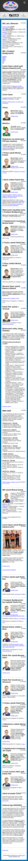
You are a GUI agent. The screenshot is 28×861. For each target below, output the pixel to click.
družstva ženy (5, 45)
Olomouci (4, 697)
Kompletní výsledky (6, 406)
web (14, 145)
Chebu (23, 281)
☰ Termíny (23, 15)
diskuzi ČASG (5, 800)
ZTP (22, 196)
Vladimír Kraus (14, 855)
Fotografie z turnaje (15, 167)
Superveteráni (5, 509)
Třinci (3, 622)
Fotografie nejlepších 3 (7, 194)
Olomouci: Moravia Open (7, 324)
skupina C (4, 196)
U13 (3, 29)
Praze (21, 200)
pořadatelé (4, 197)
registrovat (19, 87)
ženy (3, 42)
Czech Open (17, 594)
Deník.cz (23, 618)
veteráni (4, 38)
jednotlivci (4, 32)
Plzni (3, 302)
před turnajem (16, 644)
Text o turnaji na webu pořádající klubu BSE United (13, 616)
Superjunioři (4, 506)
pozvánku (9, 145)
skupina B (19, 194)
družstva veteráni (6, 41)
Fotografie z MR (5, 517)
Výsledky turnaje (6, 83)
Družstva (12, 495)
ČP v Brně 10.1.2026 (12, 197)
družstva (4, 34)
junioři (3, 36)
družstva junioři (5, 26)
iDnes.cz (17, 618)
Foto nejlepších (14, 612)
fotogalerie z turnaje (14, 482)
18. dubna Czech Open (7, 97)
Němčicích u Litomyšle (7, 767)
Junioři (12, 499)
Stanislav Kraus (21, 855)
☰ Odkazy (5, 15)
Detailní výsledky (6, 482)
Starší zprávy (5, 850)
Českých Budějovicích (7, 651)
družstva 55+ (5, 28)
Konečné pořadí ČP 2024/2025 (9, 569)
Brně (8, 238)
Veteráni (4, 503)
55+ (3, 46)
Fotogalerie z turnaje (14, 298)
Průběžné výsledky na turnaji (8, 101)
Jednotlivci (13, 493)
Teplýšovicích (5, 259)
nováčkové (9, 196)
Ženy (3, 511)
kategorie (15, 194)
